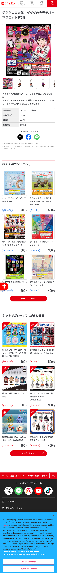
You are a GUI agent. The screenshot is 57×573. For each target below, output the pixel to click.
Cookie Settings (28, 561)
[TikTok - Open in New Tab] (48, 491)
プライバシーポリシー (15, 508)
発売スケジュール (28, 298)
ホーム (5, 475)
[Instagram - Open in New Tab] (28, 491)
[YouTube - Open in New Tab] (38, 491)
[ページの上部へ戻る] (53, 476)
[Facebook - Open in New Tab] (28, 137)
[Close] (54, 516)
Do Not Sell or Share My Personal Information (25, 554)
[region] (28, 542)
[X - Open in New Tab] (20, 137)
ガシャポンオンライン (28, 453)
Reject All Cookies (28, 568)
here (6, 525)
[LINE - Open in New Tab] (37, 137)
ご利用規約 (10, 501)
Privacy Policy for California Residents (21, 551)
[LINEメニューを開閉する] (18, 491)
